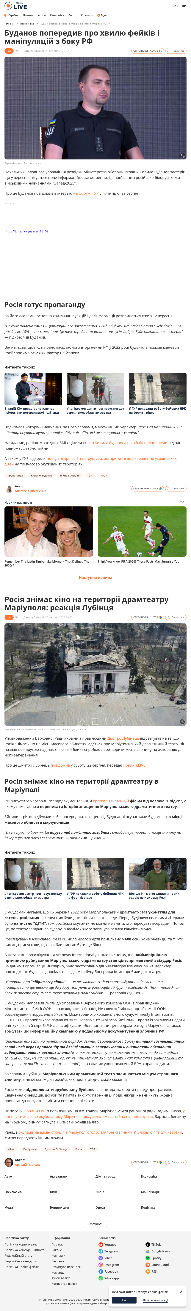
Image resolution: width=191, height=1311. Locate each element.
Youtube (110, 1245)
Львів (100, 1192)
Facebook (111, 1271)
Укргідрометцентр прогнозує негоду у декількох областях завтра (95, 410)
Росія (104, 475)
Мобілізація (150, 1192)
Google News (160, 1251)
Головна (9, 23)
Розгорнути (95, 1224)
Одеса (100, 1207)
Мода (8, 1207)
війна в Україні (70, 475)
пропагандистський (111, 800)
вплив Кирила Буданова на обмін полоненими (125, 442)
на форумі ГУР (86, 193)
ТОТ (92, 1149)
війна (11, 1149)
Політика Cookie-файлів (21, 1267)
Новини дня (27, 23)
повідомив (60, 765)
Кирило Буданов (41, 475)
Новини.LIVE (134, 765)
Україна (13, 15)
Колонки (87, 15)
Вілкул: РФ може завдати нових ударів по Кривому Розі (154, 896)
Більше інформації (155, 1300)
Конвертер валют (64, 1284)
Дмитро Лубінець (123, 738)
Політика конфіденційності (24, 1250)
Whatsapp (111, 1278)
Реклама (57, 1261)
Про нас (57, 1244)
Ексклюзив (13, 1192)
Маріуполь (30, 1149)
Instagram (111, 1265)
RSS (154, 1271)
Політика (148, 1207)
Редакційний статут (19, 1256)
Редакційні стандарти (20, 1261)
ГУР (90, 475)
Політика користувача (20, 1244)
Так (124, 1300)
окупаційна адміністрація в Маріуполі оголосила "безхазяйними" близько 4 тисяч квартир (100, 1132)
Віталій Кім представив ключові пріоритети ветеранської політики (31, 410)
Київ (53, 1192)
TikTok (156, 1245)
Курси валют (60, 1278)
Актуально (58, 1176)
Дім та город (105, 1176)
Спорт (72, 15)
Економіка (57, 15)
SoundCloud (160, 1265)
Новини (28, 15)
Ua (174, 6)
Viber (108, 1258)
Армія (42, 15)
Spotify (156, 1258)
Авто (8, 1176)
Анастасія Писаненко (30, 491)
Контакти (58, 1256)
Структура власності (66, 1267)
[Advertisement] (72, 215)
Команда (58, 1272)
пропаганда (15, 475)
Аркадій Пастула (27, 1165)
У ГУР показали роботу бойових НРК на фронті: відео (157, 410)
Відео (104, 15)
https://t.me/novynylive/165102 (26, 231)
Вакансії (57, 1250)
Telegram (111, 1251)
